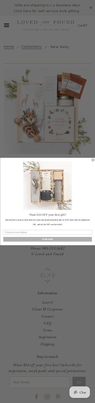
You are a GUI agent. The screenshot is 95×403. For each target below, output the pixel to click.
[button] (47, 186)
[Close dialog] (93, 160)
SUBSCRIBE (47, 239)
